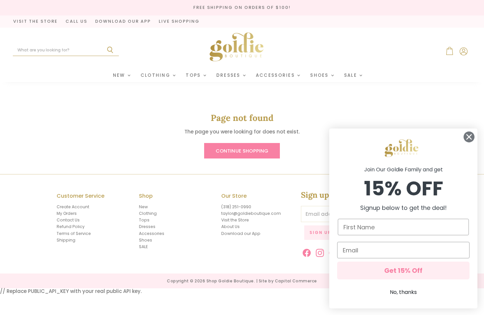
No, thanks (403, 292)
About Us (230, 226)
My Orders (67, 213)
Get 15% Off (403, 270)
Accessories (276, 75)
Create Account (73, 207)
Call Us (76, 21)
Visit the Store (235, 220)
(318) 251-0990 (236, 207)
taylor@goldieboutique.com (251, 213)
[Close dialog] (469, 137)
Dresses (229, 75)
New (120, 75)
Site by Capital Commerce (288, 281)
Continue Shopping (242, 150)
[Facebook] (305, 252)
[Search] (110, 50)
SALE (351, 75)
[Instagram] (319, 252)
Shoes (320, 75)
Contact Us (68, 220)
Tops (194, 75)
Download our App (240, 233)
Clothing (156, 75)
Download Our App (123, 21)
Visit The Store (35, 21)
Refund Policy (71, 226)
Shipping (66, 240)
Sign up (320, 232)
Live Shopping (179, 21)
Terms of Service (74, 233)
